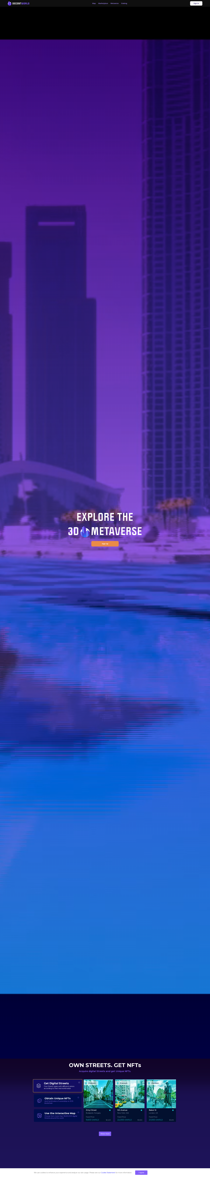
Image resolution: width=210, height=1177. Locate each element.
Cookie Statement (108, 1173)
